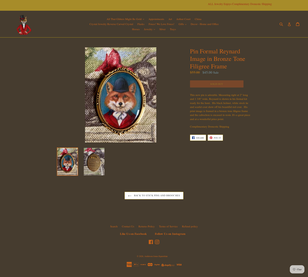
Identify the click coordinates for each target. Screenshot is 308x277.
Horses (136, 29)
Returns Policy (146, 226)
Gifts (182, 24)
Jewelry (148, 29)
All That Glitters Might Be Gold (124, 19)
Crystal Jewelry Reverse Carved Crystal (111, 24)
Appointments (156, 19)
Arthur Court (183, 19)
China (198, 19)
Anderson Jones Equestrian (156, 256)
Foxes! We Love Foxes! (161, 24)
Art (170, 19)
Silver (162, 29)
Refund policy (190, 226)
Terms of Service (168, 226)
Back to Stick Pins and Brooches (156, 195)
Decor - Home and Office (205, 24)
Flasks (140, 24)
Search (114, 226)
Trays (173, 29)
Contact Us (128, 226)
